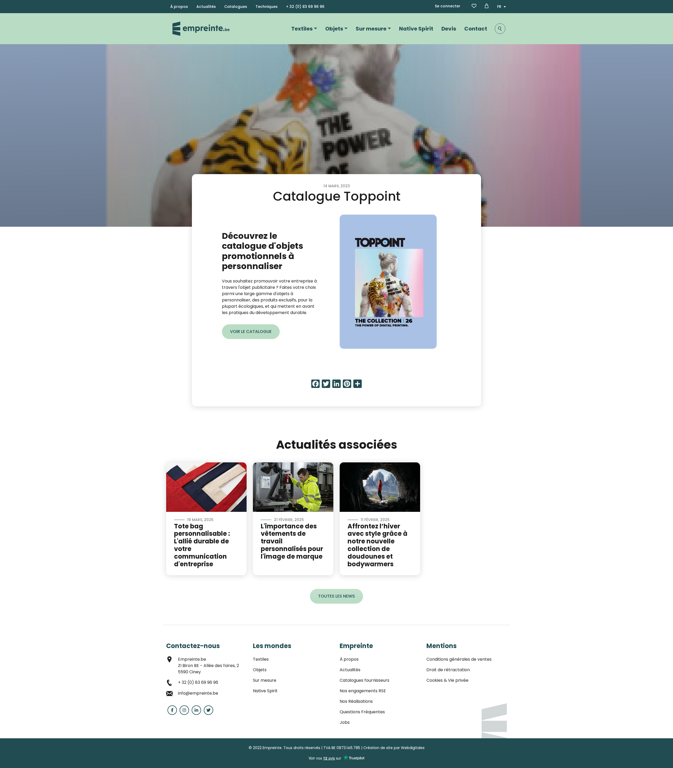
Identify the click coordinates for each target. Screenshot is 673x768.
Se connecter (447, 6)
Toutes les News (336, 596)
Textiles (302, 28)
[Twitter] (208, 710)
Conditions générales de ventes (459, 659)
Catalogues (235, 6)
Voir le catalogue (251, 332)
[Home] (201, 28)
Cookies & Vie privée (447, 680)
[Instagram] (184, 710)
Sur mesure (371, 28)
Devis (448, 28)
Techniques (267, 6)
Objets (334, 28)
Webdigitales (413, 747)
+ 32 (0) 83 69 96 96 (305, 6)
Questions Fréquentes (362, 712)
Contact (475, 28)
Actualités (206, 6)
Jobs (345, 722)
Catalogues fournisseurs (364, 680)
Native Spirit (416, 28)
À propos (179, 6)
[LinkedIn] (196, 710)
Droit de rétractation (448, 670)
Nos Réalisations (356, 701)
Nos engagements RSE (363, 691)
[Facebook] (172, 710)
